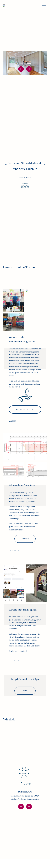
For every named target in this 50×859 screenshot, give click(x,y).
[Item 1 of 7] (25, 63)
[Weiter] (29, 69)
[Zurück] (21, 69)
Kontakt (25, 538)
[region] (25, 787)
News (25, 690)
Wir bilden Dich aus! (25, 409)
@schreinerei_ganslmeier (18, 651)
